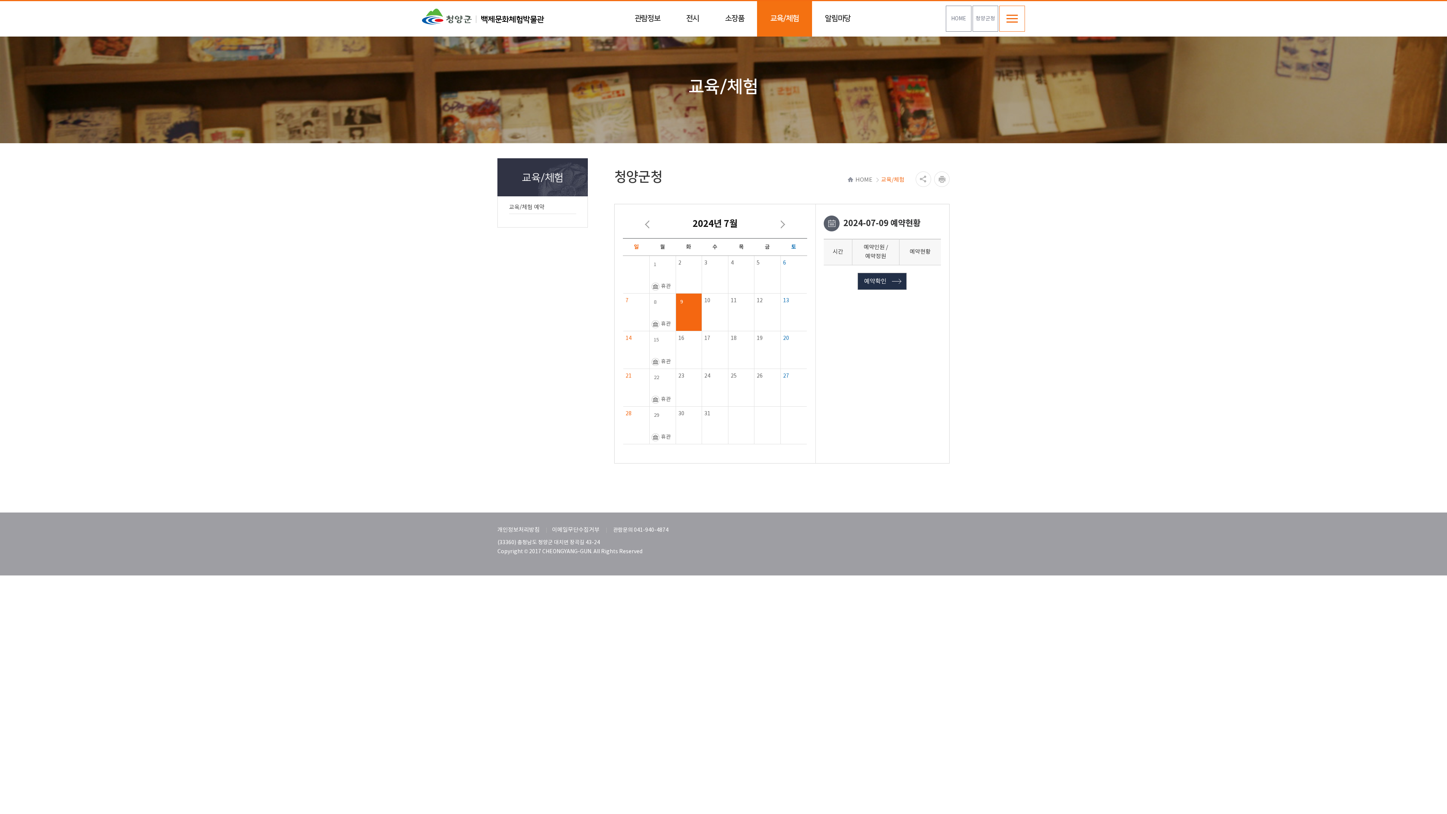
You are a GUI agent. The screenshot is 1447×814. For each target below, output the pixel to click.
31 (707, 414)
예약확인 (875, 281)
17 (707, 338)
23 (681, 376)
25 (734, 376)
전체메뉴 (1012, 19)
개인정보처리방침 (518, 530)
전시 (692, 18)
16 (681, 338)
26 (760, 376)
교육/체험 (784, 18)
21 (629, 376)
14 (629, 338)
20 (786, 338)
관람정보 (647, 18)
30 (681, 414)
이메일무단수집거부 (576, 530)
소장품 (734, 18)
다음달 (783, 225)
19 (760, 338)
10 (707, 301)
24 (707, 376)
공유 (923, 179)
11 (734, 301)
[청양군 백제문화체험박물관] (483, 16)
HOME (958, 19)
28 (629, 414)
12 (760, 301)
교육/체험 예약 (527, 207)
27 (786, 376)
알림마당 (837, 18)
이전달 (647, 225)
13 (786, 301)
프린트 (942, 179)
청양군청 (985, 19)
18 (734, 338)
